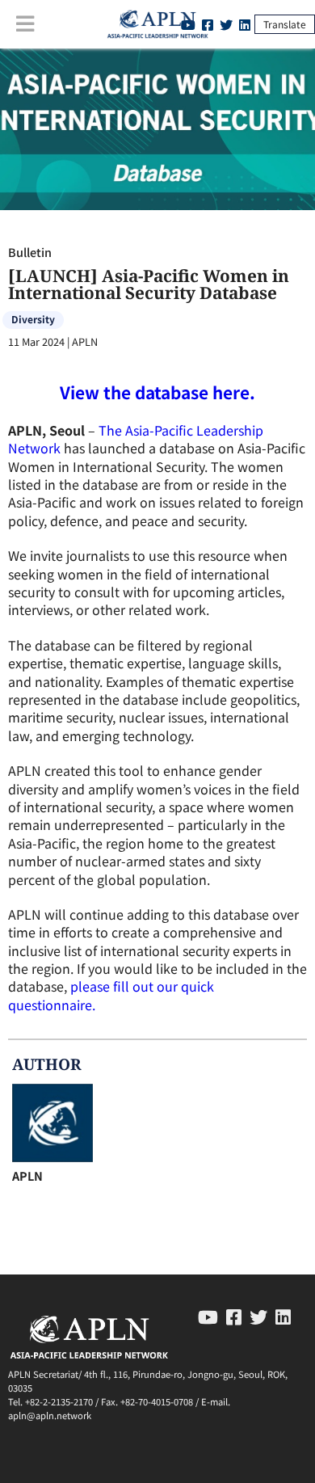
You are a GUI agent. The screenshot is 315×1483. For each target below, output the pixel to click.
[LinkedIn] (244, 24)
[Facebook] (234, 1316)
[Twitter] (226, 24)
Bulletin (30, 251)
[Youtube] (208, 1316)
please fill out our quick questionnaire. (111, 994)
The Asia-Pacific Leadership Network (135, 438)
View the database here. (157, 392)
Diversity (33, 319)
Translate (284, 24)
